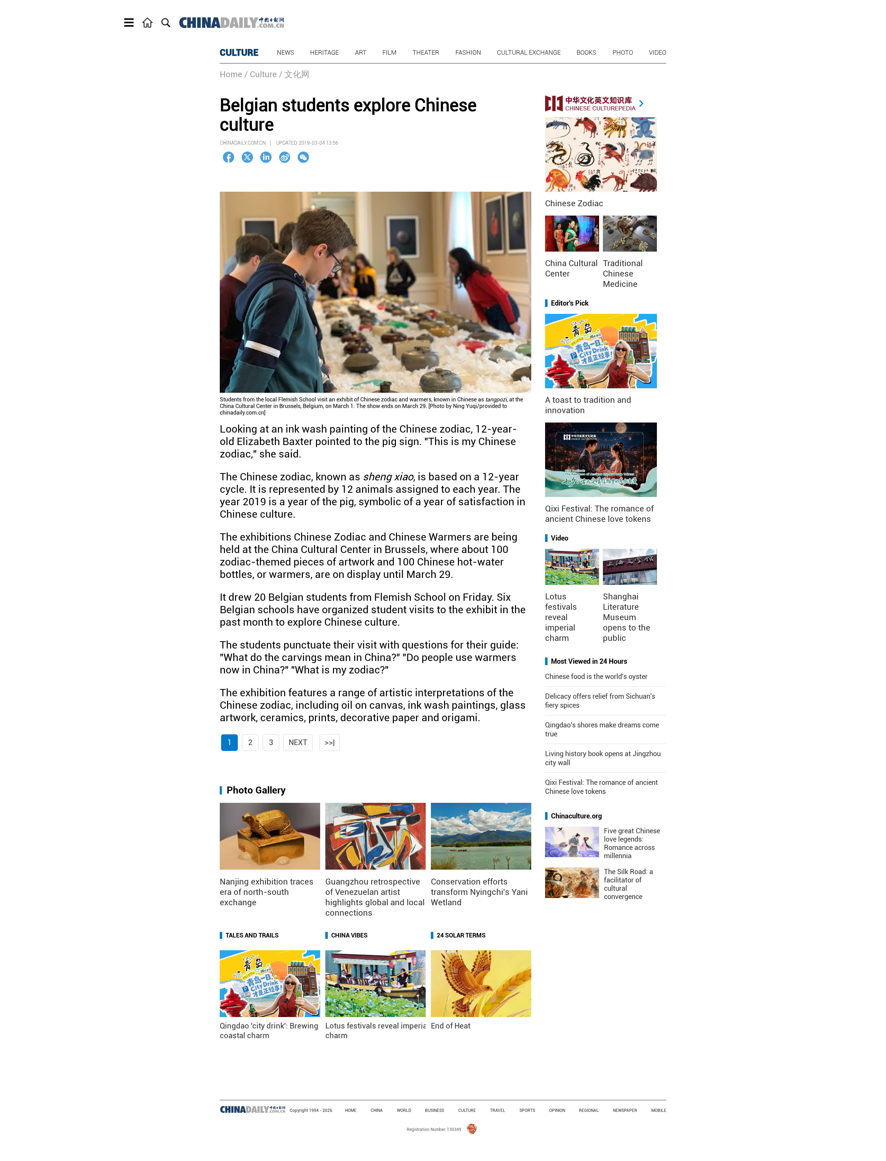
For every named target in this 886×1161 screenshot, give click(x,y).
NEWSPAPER (625, 1110)
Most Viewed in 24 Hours (589, 661)
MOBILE (658, 1110)
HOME (350, 1110)
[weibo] (284, 157)
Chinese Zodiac (574, 203)
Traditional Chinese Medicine (623, 273)
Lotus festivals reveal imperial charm (561, 617)
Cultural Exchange (529, 52)
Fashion (468, 52)
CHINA (377, 1110)
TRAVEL (497, 1110)
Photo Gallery (256, 790)
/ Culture (260, 74)
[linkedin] (266, 157)
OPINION (557, 1110)
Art (361, 52)
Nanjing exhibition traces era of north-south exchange (267, 892)
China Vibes (349, 935)
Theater (426, 52)
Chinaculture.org (576, 816)
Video (657, 52)
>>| (330, 742)
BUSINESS (434, 1110)
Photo (623, 52)
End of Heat (450, 1026)
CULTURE (239, 52)
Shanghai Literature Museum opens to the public (626, 617)
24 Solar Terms (461, 935)
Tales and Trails (252, 935)
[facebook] (228, 157)
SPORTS (527, 1110)
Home (231, 74)
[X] (247, 157)
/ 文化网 (294, 74)
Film (389, 52)
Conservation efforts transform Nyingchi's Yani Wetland (479, 892)
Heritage (324, 52)
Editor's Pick (570, 303)
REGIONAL (589, 1110)
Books (586, 52)
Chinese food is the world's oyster (596, 676)
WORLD (404, 1110)
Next (298, 742)
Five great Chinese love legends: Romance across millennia (632, 843)
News (285, 52)
